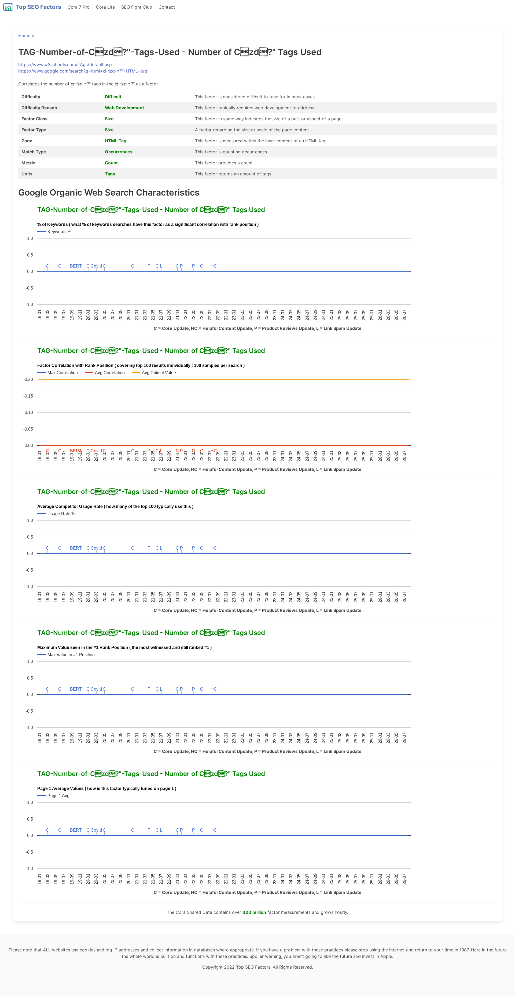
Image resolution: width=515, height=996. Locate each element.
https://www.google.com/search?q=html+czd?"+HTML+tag (82, 71)
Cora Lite (105, 7)
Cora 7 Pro (79, 7)
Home (24, 35)
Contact (167, 7)
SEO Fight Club (136, 7)
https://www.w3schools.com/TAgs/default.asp (65, 64)
